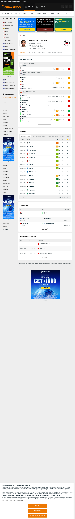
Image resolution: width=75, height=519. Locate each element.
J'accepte (37, 505)
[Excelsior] (67, 44)
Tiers (65, 493)
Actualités (31, 53)
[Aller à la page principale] (13, 6)
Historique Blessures (55, 53)
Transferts (41, 53)
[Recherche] (62, 6)
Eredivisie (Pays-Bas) (28, 63)
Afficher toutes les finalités (37, 515)
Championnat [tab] (25, 136)
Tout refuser (37, 510)
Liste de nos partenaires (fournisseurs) (12, 500)
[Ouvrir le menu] (70, 6)
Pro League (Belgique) (28, 91)
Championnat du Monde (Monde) (32, 72)
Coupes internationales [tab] (56, 136)
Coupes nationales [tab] (39, 136)
